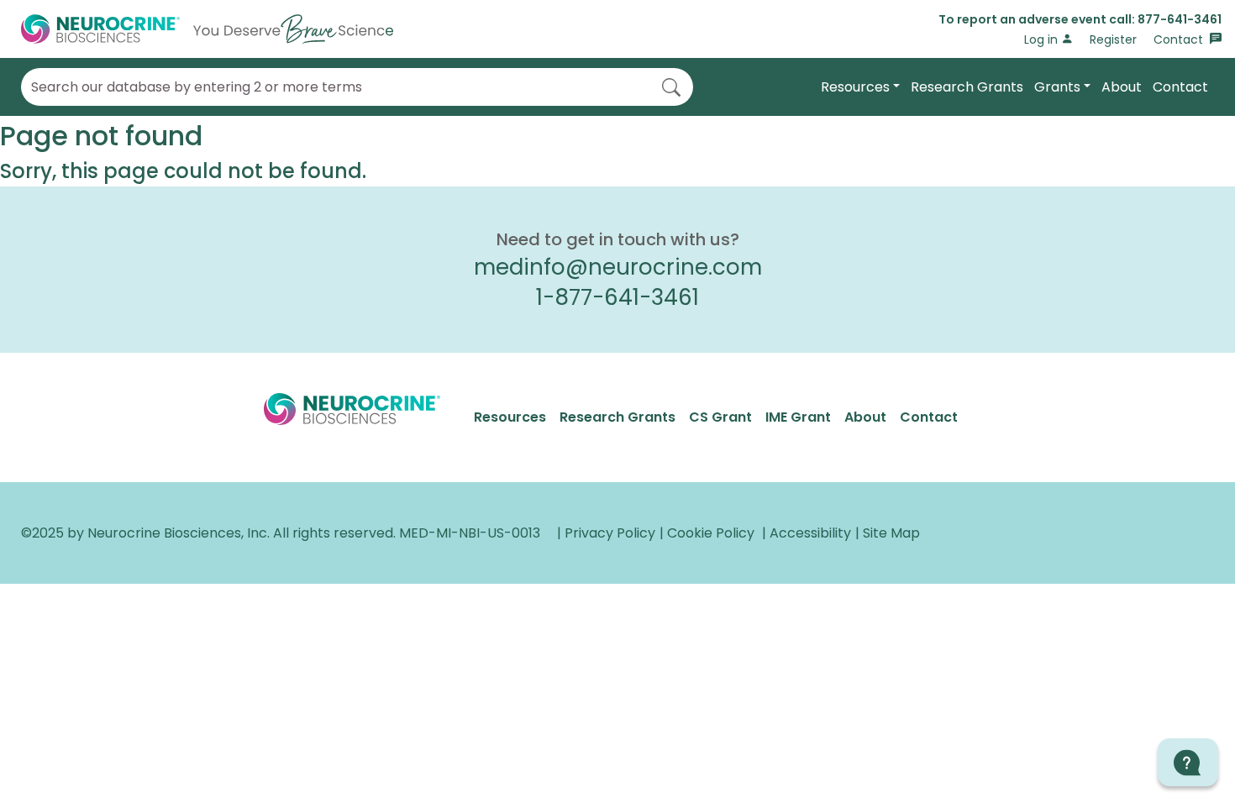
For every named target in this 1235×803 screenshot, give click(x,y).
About (1121, 87)
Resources (855, 87)
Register (1113, 39)
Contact (1180, 39)
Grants (1057, 87)
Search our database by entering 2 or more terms (196, 87)
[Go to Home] (207, 29)
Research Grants (967, 87)
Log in (1042, 39)
